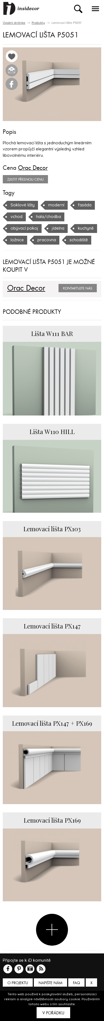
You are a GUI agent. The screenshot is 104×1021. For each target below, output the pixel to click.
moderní (56, 204)
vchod (16, 216)
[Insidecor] (21, 8)
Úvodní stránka (14, 23)
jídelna (58, 228)
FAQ (76, 983)
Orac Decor (33, 167)
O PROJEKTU (17, 983)
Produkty (38, 23)
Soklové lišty (23, 204)
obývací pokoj (24, 228)
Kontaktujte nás (77, 288)
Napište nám (50, 983)
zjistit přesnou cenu (25, 179)
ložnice (17, 239)
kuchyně (86, 228)
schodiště (79, 239)
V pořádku (53, 1012)
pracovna (46, 239)
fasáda (85, 204)
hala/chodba (48, 216)
